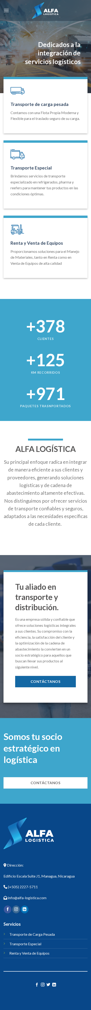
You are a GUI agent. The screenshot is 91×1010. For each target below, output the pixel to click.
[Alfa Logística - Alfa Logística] (45, 10)
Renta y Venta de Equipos (36, 243)
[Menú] (6, 10)
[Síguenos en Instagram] (16, 909)
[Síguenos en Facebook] (7, 909)
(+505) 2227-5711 (22, 887)
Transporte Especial (31, 167)
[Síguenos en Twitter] (48, 985)
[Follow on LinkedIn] (24, 909)
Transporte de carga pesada (39, 104)
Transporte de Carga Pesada (32, 934)
